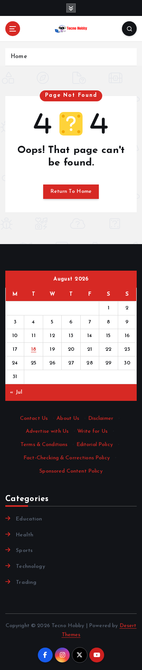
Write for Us (92, 431)
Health (24, 535)
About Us (67, 418)
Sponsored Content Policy (70, 471)
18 (33, 349)
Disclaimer (100, 418)
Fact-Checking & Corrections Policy (66, 458)
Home (19, 57)
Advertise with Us (47, 431)
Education (29, 519)
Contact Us (34, 418)
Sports (24, 550)
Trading (26, 582)
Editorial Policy (94, 445)
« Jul (16, 392)
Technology (30, 566)
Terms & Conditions (44, 445)
